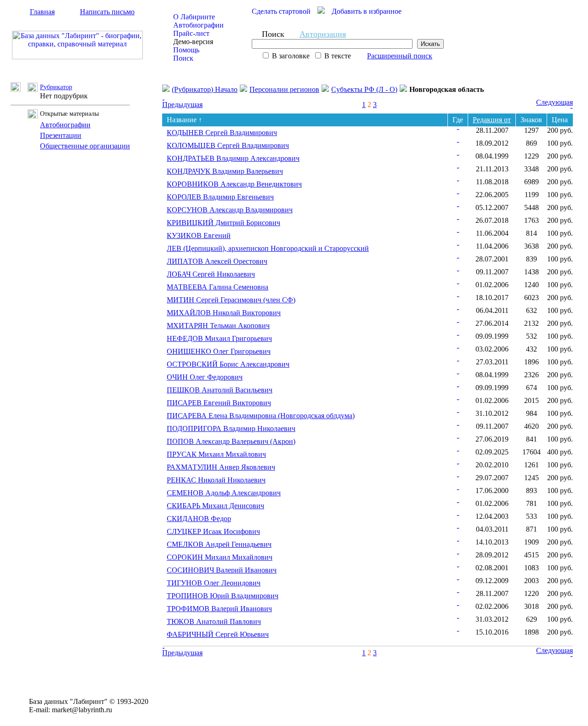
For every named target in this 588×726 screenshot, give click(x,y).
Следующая (554, 102)
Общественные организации (85, 146)
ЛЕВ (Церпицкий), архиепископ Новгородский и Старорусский (268, 248)
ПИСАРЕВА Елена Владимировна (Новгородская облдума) (261, 416)
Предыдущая (182, 104)
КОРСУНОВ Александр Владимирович (230, 210)
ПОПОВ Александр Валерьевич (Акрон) (231, 441)
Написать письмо (107, 12)
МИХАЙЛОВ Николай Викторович (224, 313)
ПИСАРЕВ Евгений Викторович (219, 403)
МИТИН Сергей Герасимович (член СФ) (231, 300)
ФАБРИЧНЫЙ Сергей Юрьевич (218, 634)
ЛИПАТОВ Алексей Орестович (217, 261)
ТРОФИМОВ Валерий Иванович (219, 609)
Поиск (183, 58)
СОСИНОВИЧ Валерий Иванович (222, 570)
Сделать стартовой (281, 11)
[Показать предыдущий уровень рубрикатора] (19, 89)
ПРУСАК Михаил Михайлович (216, 454)
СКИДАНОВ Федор (199, 518)
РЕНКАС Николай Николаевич (216, 480)
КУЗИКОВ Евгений (199, 235)
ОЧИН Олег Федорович (205, 377)
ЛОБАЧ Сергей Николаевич (211, 274)
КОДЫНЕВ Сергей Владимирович (222, 132)
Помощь (186, 50)
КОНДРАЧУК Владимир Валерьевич (225, 171)
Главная (42, 12)
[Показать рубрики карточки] (458, 127)
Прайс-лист (191, 33)
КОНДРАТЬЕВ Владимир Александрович (233, 158)
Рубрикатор (56, 87)
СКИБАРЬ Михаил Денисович (215, 506)
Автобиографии (198, 25)
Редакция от (492, 120)
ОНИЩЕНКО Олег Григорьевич (219, 351)
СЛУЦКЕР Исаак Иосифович (213, 531)
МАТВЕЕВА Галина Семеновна (217, 287)
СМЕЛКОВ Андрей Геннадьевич (219, 544)
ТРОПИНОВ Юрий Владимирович (222, 596)
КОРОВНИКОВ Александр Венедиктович (234, 184)
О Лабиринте (194, 17)
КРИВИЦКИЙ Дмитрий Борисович (223, 223)
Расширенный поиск (399, 56)
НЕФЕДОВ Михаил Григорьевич (219, 338)
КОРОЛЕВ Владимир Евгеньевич (220, 197)
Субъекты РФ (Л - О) (364, 89)
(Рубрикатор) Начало (204, 89)
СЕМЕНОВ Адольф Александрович (224, 493)
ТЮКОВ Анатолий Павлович (214, 621)
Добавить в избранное (366, 11)
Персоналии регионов (284, 89)
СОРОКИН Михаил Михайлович (219, 557)
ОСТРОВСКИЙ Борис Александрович (228, 364)
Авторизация (323, 34)
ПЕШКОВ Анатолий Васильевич (219, 390)
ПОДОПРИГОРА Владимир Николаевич (231, 428)
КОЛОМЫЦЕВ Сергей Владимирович (228, 145)
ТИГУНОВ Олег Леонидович (213, 583)
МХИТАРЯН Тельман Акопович (218, 325)
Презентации (60, 135)
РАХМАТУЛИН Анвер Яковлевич (221, 467)
